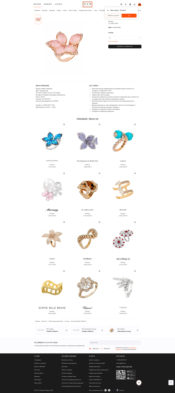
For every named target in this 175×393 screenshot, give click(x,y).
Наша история (38, 373)
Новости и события (40, 363)
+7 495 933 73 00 (121, 360)
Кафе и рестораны (94, 376)
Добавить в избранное (125, 46)
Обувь (59, 10)
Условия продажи (67, 373)
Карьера (37, 376)
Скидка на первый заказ (69, 376)
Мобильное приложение (69, 363)
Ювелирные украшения (56, 321)
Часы (95, 10)
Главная (37, 321)
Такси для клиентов (95, 383)
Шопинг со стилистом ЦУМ (97, 363)
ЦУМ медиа (37, 379)
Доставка (64, 366)
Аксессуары (73, 10)
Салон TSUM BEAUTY (95, 379)
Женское (44, 321)
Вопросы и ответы (67, 360)
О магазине (37, 360)
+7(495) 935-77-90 (48, 105)
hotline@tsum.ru (121, 363)
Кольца (67, 321)
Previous (33, 20)
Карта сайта (38, 383)
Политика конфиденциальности (71, 379)
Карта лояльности (94, 386)
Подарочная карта (94, 366)
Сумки (65, 10)
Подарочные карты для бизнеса (98, 370)
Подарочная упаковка (95, 373)
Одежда (52, 10)
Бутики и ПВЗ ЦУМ (39, 366)
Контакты (37, 370)
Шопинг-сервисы (94, 360)
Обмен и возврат (67, 370)
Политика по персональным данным (72, 383)
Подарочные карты (85, 10)
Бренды (44, 10)
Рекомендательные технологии (71, 386)
